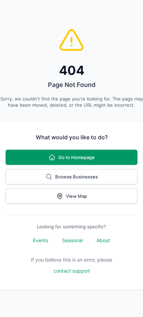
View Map (76, 196)
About (103, 240)
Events (40, 240)
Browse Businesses (76, 176)
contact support (71, 271)
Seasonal (72, 240)
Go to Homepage (76, 157)
